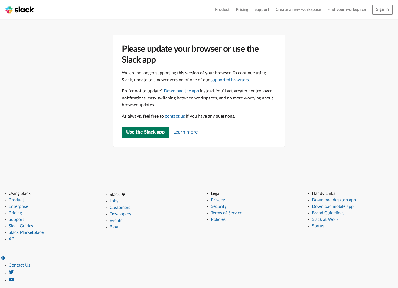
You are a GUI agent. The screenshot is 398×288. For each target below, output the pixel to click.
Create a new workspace (298, 10)
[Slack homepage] (19, 9)
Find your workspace (346, 10)
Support (262, 10)
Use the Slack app (145, 132)
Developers (120, 214)
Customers (120, 207)
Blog (114, 227)
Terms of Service (226, 213)
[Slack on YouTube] (11, 280)
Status (318, 226)
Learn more (185, 132)
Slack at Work (325, 219)
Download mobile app (333, 206)
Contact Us (19, 265)
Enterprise (18, 206)
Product (222, 10)
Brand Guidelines (328, 213)
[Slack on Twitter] (11, 273)
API (12, 239)
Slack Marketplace (26, 232)
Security (219, 206)
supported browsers (230, 80)
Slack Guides (21, 226)
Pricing (242, 10)
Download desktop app (334, 200)
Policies (218, 219)
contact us (175, 116)
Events (116, 220)
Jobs (114, 201)
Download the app (181, 91)
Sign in (382, 9)
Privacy (218, 200)
